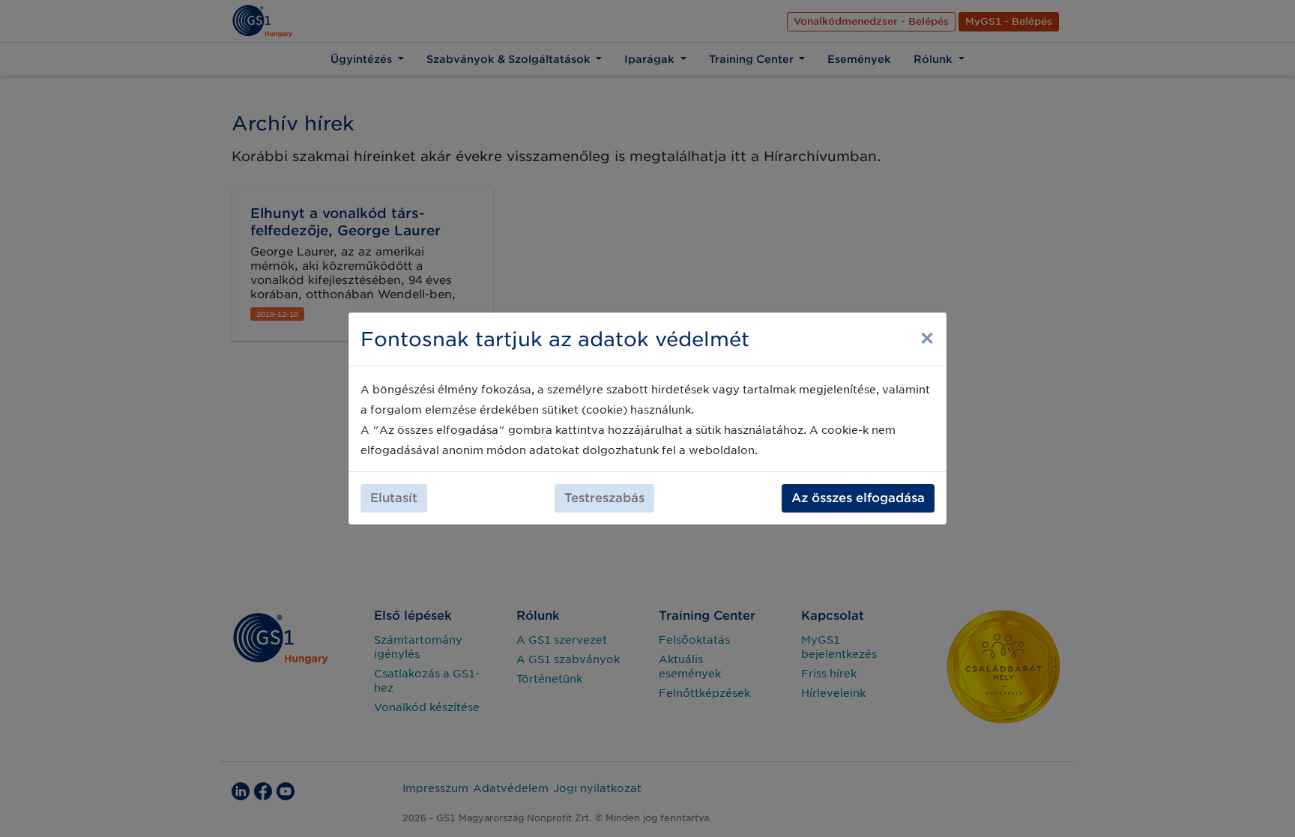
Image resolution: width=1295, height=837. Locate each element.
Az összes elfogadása (858, 498)
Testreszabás (604, 498)
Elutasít (393, 498)
